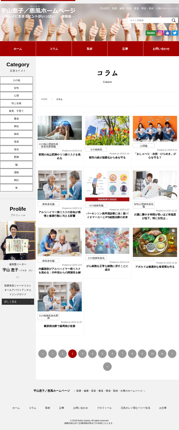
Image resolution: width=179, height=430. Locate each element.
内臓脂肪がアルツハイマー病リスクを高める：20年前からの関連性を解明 (60, 272)
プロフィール (104, 407)
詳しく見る (10, 301)
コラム (54, 48)
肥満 (16, 157)
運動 (16, 172)
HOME (44, 99)
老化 (16, 149)
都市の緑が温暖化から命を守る (107, 157)
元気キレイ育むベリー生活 (135, 407)
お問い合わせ (161, 48)
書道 (16, 118)
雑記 (16, 180)
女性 (16, 88)
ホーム (18, 48)
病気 (16, 134)
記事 (125, 48)
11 (162, 353)
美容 (16, 141)
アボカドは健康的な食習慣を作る (155, 266)
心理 (16, 95)
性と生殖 (16, 103)
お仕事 (163, 407)
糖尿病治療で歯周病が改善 (59, 325)
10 (152, 353)
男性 (16, 126)
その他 (16, 80)
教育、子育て (16, 111)
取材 (89, 48)
